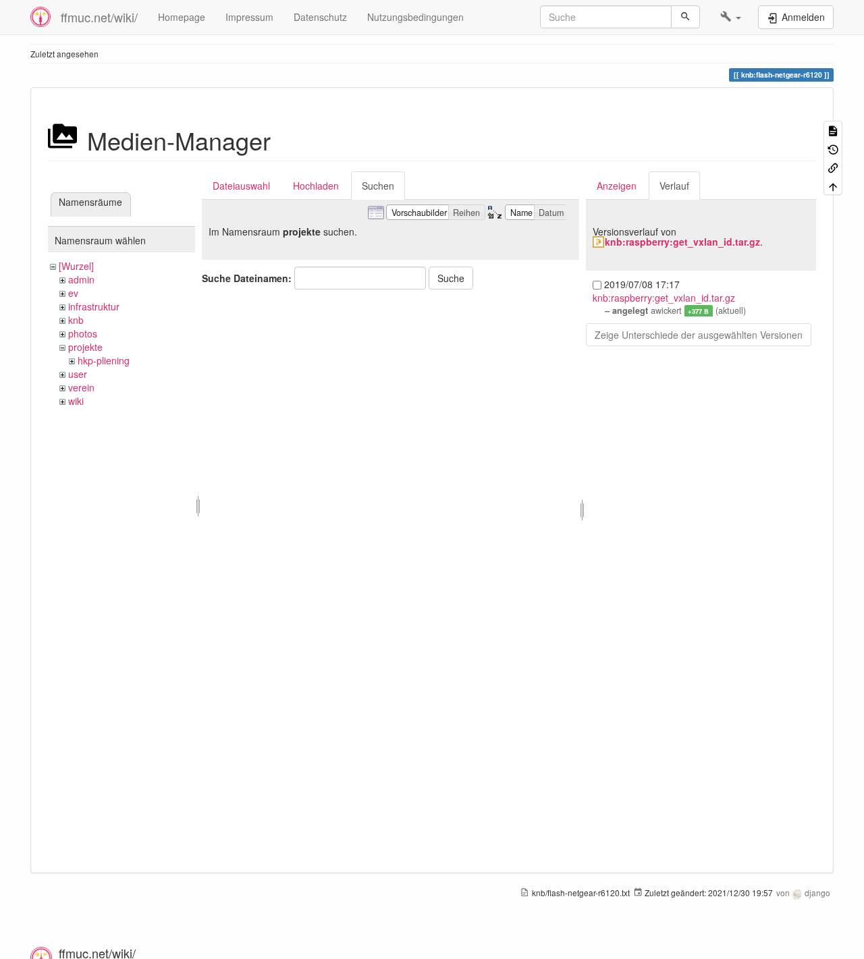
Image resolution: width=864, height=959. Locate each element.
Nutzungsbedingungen (415, 17)
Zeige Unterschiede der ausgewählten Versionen (699, 334)
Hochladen (316, 185)
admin (81, 279)
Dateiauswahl (241, 185)
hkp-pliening (104, 360)
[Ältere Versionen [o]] (833, 148)
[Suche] (685, 16)
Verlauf (674, 185)
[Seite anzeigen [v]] (833, 129)
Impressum (249, 17)
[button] (730, 17)
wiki (76, 401)
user (77, 374)
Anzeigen (617, 185)
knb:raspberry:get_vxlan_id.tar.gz (682, 241)
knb (76, 320)
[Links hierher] (833, 167)
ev (73, 293)
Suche (450, 278)
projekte (85, 347)
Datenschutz (320, 17)
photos (82, 333)
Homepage (181, 17)
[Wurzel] (76, 266)
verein (81, 387)
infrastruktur (93, 306)
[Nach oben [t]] (833, 185)
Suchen (378, 185)
